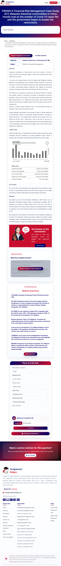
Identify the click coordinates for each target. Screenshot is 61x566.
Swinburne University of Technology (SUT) (35, 60)
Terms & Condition (8, 537)
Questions (12, 41)
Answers (5, 522)
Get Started (31, 455)
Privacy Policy (7, 534)
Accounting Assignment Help (25, 510)
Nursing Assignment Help (24, 522)
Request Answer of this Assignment (30, 268)
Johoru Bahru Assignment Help (54, 510)
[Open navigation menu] (59, 2)
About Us (5, 510)
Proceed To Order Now (31, 433)
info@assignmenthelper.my (13, 492)
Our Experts (6, 513)
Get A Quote (53, 2)
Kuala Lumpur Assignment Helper (54, 518)
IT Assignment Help (22, 519)
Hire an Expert (40, 245)
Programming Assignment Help (25, 507)
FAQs (4, 531)
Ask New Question (40, 55)
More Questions (30, 354)
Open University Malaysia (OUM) (26, 528)
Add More (31, 428)
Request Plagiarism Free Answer (21, 55)
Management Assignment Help (25, 516)
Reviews (5, 516)
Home (5, 41)
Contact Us (6, 519)
